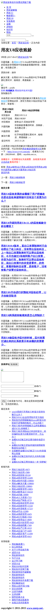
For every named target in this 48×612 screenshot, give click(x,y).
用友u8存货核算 (22, 508)
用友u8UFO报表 (22, 517)
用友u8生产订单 (22, 528)
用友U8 (9, 18)
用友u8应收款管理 (29, 167)
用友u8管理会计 (22, 520)
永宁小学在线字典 (20, 550)
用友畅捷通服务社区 (32, 149)
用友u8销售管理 (22, 489)
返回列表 (5, 172)
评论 (4, 401)
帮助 (8, 32)
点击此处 (5, 162)
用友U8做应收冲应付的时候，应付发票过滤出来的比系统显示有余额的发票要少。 (23, 341)
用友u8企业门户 (22, 531)
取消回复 (14, 364)
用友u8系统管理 (22, 514)
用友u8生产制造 (22, 500)
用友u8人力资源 (22, 497)
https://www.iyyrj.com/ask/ (18, 151)
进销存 (9, 27)
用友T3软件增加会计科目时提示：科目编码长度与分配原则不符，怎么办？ (29, 434)
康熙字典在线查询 (20, 600)
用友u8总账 (20, 495)
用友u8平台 (20, 511)
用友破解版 (11, 10)
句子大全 (16, 558)
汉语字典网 (17, 591)
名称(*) (37, 386)
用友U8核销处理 (17, 182)
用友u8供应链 (21, 475)
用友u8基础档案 (22, 525)
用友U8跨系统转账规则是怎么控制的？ (23, 315)
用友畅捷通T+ (18, 544)
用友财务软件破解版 (21, 572)
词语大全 (16, 564)
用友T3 (9, 13)
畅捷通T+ (10, 15)
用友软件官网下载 (20, 569)
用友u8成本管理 (22, 536)
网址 (36, 396)
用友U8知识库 (29, 170)
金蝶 (8, 24)
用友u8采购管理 (22, 506)
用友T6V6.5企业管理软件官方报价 (28, 417)
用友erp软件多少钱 (20, 586)
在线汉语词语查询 (20, 603)
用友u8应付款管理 (23, 522)
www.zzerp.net (35, 608)
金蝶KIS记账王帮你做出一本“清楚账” (29, 462)
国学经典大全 (18, 597)
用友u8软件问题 (23, 481)
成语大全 (16, 552)
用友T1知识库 (21, 472)
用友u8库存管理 (22, 478)
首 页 (8, 7)
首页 (14, 43)
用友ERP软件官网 (20, 566)
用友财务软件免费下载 (22, 580)
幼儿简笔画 (17, 547)
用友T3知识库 (21, 469)
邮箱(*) (37, 391)
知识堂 (9, 29)
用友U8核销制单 (17, 177)
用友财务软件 (18, 555)
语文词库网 (17, 589)
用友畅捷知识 (18, 583)
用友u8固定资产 (22, 534)
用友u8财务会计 (13, 167)
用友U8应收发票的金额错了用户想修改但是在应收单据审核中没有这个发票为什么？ (24, 197)
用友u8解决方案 (14, 170)
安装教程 (10, 21)
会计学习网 (17, 561)
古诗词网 (16, 594)
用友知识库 (23, 43)
